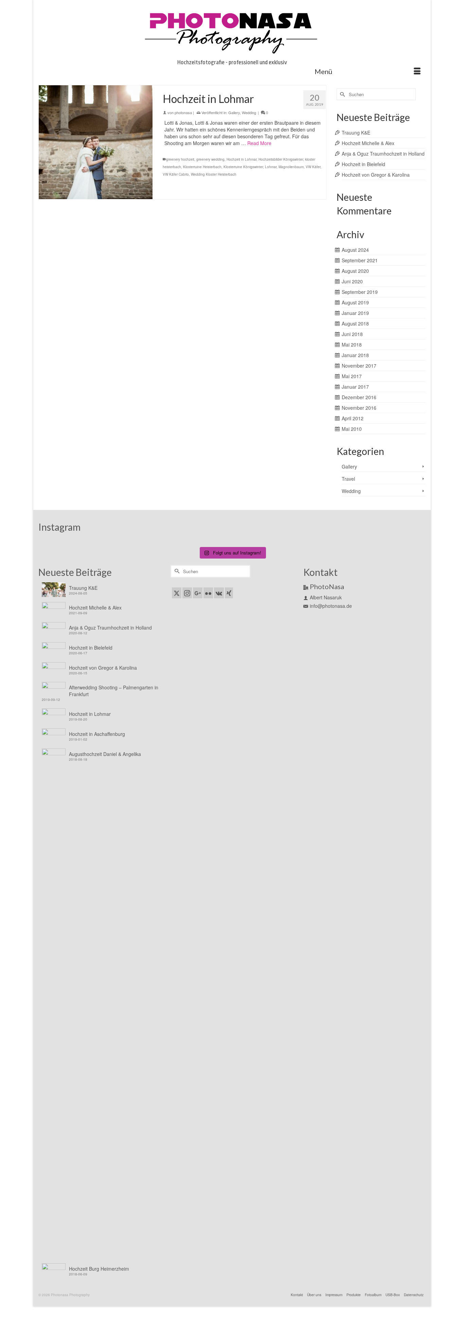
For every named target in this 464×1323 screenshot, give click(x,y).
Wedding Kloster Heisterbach (213, 174)
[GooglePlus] (197, 592)
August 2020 (355, 270)
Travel (348, 478)
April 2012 (352, 418)
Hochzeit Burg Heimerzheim (99, 1268)
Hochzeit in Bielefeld (363, 164)
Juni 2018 (352, 334)
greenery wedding (210, 159)
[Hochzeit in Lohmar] (96, 142)
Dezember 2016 (359, 397)
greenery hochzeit (180, 159)
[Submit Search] (342, 94)
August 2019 (355, 302)
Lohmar (270, 166)
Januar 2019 (355, 313)
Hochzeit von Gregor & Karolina (376, 174)
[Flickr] (208, 592)
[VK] (219, 592)
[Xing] (229, 592)
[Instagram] (187, 592)
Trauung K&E (356, 132)
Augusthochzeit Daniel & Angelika (105, 754)
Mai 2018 (352, 344)
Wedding (249, 112)
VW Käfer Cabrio (176, 174)
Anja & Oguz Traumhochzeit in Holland (383, 153)
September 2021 (360, 260)
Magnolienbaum (291, 166)
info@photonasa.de (331, 605)
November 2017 (359, 365)
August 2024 (355, 249)
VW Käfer (313, 166)
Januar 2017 (355, 386)
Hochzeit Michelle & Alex (368, 143)
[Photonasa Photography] (232, 31)
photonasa (183, 112)
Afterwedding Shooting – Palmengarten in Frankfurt (113, 691)
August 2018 (355, 323)
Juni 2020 (352, 281)
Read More (259, 143)
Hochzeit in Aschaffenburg (97, 733)
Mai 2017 (352, 376)
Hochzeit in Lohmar (241, 159)
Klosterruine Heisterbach (202, 166)
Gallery (234, 112)
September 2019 (360, 291)
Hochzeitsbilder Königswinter (280, 159)
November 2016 (359, 407)
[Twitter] (176, 592)
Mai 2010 (352, 428)
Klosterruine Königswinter (243, 166)
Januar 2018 (355, 355)
